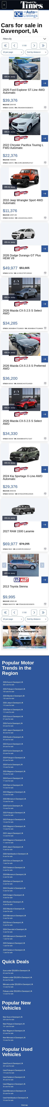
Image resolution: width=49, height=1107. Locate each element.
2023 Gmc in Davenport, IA (13, 862)
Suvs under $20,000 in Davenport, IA (16, 972)
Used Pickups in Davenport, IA (14, 1071)
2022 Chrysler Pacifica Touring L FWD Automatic (23, 146)
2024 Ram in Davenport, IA (13, 882)
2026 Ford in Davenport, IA (13, 724)
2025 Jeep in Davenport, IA (13, 731)
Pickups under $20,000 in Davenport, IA (17, 992)
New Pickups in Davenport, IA (14, 1025)
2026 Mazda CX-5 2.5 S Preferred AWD (24, 367)
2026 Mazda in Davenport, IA (13, 697)
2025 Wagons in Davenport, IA (14, 827)
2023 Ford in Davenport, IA (13, 752)
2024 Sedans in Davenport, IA (14, 951)
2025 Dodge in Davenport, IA (13, 896)
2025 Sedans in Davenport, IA (14, 944)
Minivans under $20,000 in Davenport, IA (18, 985)
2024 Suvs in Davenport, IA (13, 779)
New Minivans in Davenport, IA (14, 1039)
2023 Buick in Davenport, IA (13, 903)
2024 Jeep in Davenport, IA (13, 848)
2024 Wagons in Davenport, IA (14, 841)
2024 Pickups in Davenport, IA (14, 759)
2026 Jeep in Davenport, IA (13, 704)
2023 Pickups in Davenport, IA (14, 821)
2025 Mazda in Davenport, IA (13, 910)
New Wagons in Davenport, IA (14, 1032)
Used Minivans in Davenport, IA (14, 1092)
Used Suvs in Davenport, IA (13, 1064)
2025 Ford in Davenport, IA (13, 807)
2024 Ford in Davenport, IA (13, 766)
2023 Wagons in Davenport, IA (14, 793)
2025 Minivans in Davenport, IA (14, 937)
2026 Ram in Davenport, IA (13, 711)
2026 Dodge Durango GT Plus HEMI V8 (22, 257)
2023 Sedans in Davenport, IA (14, 869)
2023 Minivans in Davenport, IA (14, 917)
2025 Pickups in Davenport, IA (14, 814)
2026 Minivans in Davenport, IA (14, 800)
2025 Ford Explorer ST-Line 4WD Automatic (24, 91)
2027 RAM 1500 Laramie (18, 531)
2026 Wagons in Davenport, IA (14, 772)
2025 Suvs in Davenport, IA (13, 718)
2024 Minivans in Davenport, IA (14, 875)
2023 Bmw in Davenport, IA (13, 924)
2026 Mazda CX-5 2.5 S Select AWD (22, 312)
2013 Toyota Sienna (15, 586)
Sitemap (24, 1105)
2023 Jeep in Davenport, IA (13, 834)
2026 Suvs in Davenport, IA (13, 683)
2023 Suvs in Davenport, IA (13, 745)
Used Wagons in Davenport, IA (14, 1085)
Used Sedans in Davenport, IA (14, 1078)
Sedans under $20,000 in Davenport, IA (17, 979)
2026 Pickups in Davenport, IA (14, 690)
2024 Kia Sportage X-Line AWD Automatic (22, 477)
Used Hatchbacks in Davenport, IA (15, 1099)
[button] (4, 565)
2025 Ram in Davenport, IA (13, 786)
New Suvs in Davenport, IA (12, 1018)
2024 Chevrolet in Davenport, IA (15, 930)
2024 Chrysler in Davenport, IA (14, 889)
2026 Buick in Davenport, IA (13, 738)
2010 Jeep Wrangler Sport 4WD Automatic (23, 201)
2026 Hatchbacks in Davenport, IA (15, 855)
